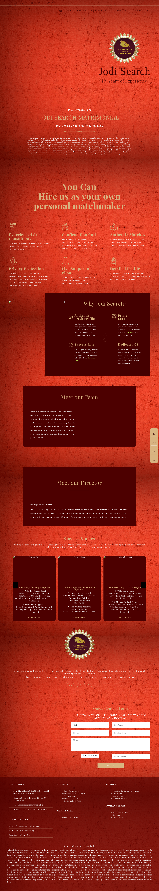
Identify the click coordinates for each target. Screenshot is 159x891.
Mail (154, 451)
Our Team (117, 793)
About (69, 10)
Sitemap (116, 815)
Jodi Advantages (72, 791)
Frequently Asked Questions (126, 791)
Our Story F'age (71, 817)
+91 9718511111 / (25, 3)
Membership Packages (74, 793)
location (130, 332)
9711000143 (46, 3)
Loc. (154, 460)
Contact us (141, 10)
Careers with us (120, 798)
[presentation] (15, 585)
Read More (34, 615)
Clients (117, 10)
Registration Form (73, 801)
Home (59, 10)
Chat (154, 434)
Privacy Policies (120, 812)
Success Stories (100, 10)
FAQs (128, 10)
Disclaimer (118, 817)
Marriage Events (72, 798)
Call (154, 442)
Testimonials (70, 796)
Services (82, 10)
